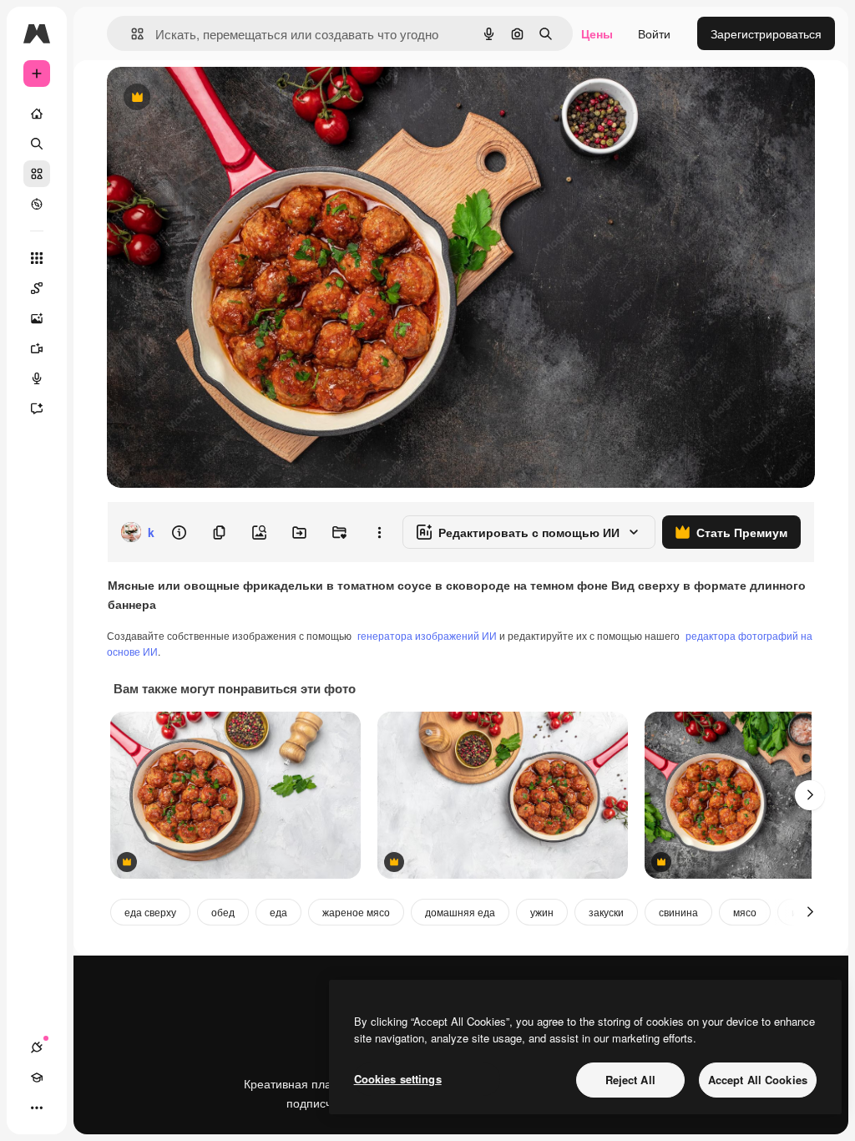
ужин (542, 912)
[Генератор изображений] (36, 318)
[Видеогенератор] (36, 348)
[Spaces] (36, 288)
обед (223, 912)
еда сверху (150, 912)
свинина (678, 912)
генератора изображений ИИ (427, 635)
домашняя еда (460, 912)
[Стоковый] (36, 173)
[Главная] (36, 113)
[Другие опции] (379, 532)
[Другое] (36, 1107)
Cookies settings (398, 1079)
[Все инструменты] (36, 258)
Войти (654, 33)
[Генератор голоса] (36, 378)
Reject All (630, 1080)
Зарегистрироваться (766, 33)
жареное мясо (356, 912)
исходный (218, 98)
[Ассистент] (36, 408)
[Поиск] (36, 143)
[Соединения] (36, 1047)
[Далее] (810, 795)
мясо (744, 912)
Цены (597, 33)
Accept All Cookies (757, 1080)
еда (278, 912)
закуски (606, 912)
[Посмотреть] (36, 203)
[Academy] (36, 1077)
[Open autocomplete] (131, 34)
